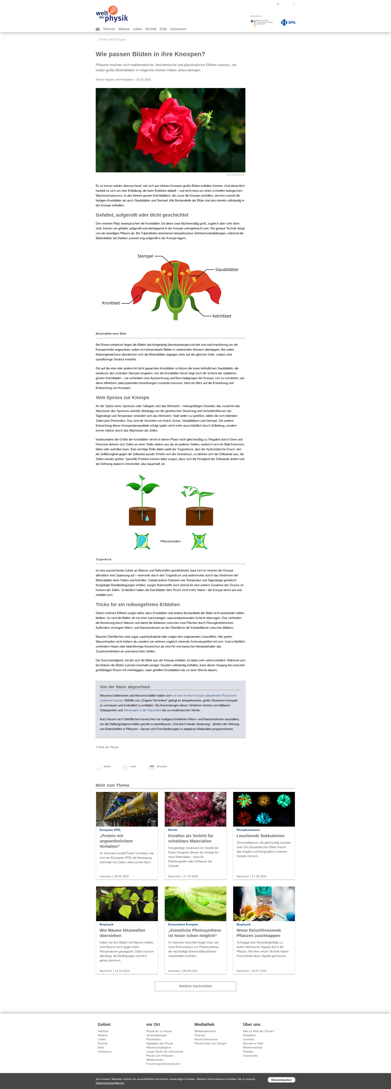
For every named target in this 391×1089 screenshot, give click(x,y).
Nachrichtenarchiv (206, 1039)
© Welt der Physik (107, 747)
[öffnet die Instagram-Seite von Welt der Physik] (278, 4)
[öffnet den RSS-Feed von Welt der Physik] (283, 4)
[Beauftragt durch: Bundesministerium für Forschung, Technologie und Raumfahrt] (263, 23)
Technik (151, 29)
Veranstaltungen (156, 1035)
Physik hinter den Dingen (210, 1043)
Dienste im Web (253, 1043)
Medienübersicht (205, 1031)
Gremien (248, 1039)
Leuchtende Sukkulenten (260, 836)
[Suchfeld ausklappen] (294, 4)
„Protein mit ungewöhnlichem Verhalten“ (116, 841)
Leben (137, 29)
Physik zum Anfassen (160, 1055)
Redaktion (249, 1035)
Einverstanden (281, 1079)
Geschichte (250, 1055)
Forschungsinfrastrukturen (163, 1063)
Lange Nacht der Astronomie (164, 1051)
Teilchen (109, 29)
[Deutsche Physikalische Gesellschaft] (286, 23)
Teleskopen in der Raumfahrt (143, 710)
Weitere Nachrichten (195, 986)
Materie (124, 29)
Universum (178, 29)
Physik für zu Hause (159, 1031)
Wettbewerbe (154, 1059)
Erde (163, 29)
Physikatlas (153, 1039)
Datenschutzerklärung (110, 1083)
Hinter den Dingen (113, 39)
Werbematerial (252, 1047)
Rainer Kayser (105, 79)
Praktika (248, 1051)
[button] (103, 766)
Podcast (199, 1035)
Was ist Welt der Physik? (259, 1031)
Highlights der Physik (159, 1043)
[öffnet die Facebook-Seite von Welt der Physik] (272, 4)
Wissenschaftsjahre (158, 1047)
